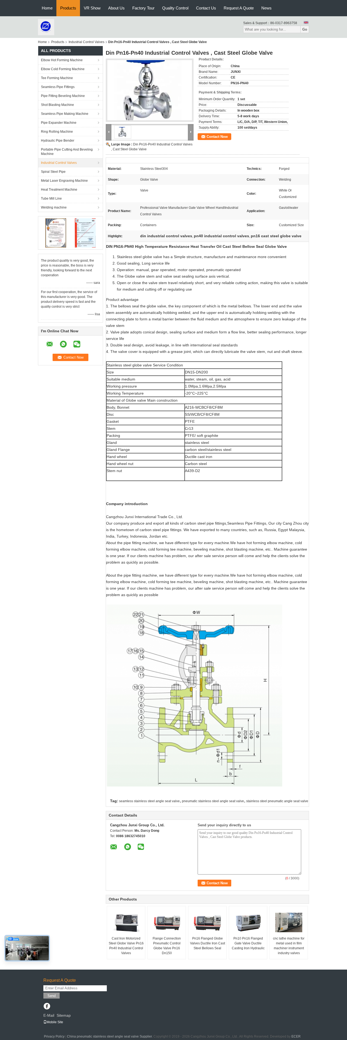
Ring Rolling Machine (57, 132)
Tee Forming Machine (57, 78)
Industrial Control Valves (86, 42)
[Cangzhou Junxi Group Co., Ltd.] (46, 27)
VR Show (92, 8)
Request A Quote (239, 8)
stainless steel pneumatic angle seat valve (277, 801)
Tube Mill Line (51, 198)
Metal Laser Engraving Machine (64, 181)
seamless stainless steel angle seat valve (149, 801)
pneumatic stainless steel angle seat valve (213, 801)
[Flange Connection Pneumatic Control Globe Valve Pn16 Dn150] (167, 922)
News (266, 8)
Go (304, 29)
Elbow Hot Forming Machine (62, 60)
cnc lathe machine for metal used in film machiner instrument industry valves (288, 946)
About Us (116, 8)
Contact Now (217, 137)
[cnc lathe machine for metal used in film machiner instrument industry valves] (289, 922)
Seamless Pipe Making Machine (64, 114)
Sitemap (64, 1015)
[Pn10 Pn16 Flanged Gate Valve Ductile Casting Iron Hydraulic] (248, 922)
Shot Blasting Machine (57, 105)
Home (47, 8)
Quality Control (175, 8)
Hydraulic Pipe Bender (57, 140)
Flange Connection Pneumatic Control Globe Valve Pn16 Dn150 (167, 946)
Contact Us (206, 8)
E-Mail (48, 1015)
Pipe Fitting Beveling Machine (63, 96)
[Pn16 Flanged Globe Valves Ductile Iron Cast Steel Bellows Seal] (207, 922)
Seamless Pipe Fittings (58, 87)
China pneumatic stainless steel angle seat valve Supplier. (110, 1036)
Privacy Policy (54, 1036)
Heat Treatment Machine (59, 189)
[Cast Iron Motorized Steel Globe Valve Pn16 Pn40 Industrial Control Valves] (126, 922)
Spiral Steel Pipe (53, 172)
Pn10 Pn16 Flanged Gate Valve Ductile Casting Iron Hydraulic (248, 943)
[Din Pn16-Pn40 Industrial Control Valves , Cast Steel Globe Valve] (149, 90)
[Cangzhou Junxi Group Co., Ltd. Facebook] (46, 1007)
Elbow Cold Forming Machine (63, 69)
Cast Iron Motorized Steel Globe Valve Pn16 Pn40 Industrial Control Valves (126, 946)
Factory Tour (143, 8)
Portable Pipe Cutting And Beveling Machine (67, 152)
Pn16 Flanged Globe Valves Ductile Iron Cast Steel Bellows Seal (207, 943)
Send (51, 996)
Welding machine (54, 207)
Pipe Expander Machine (58, 123)
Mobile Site (55, 1022)
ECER (296, 1036)
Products (68, 8)
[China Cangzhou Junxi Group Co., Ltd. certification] (55, 233)
